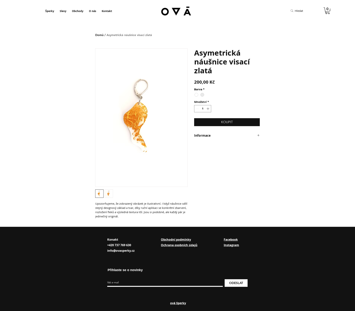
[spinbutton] (203, 108)
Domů (99, 35)
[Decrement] (197, 108)
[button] (328, 10)
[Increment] (208, 108)
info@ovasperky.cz (121, 251)
